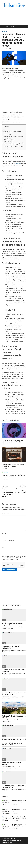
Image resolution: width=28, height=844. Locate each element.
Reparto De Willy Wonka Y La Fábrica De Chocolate (19, 817)
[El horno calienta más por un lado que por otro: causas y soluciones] (14, 455)
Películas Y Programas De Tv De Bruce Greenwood (19, 801)
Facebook (18, 163)
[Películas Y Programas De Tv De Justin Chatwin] (6, 824)
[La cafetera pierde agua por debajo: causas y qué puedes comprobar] (5, 472)
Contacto (4, 840)
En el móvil (8, 134)
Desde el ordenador (10, 139)
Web (3, 547)
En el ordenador (9, 132)
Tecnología (4, 31)
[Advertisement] (14, 18)
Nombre (4, 533)
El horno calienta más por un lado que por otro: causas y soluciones (13, 465)
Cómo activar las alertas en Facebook (12, 131)
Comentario (6, 514)
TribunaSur (13, 838)
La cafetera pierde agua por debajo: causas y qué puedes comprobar (14, 476)
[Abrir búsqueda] (24, 26)
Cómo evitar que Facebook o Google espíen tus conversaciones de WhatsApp (14, 143)
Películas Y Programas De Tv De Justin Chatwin (19, 825)
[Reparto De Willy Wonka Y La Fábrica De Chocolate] (6, 817)
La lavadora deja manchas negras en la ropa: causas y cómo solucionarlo (12, 441)
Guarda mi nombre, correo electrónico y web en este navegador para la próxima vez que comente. (14, 558)
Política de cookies (11, 840)
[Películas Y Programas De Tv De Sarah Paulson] (6, 809)
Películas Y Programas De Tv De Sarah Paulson (19, 810)
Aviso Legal (10, 842)
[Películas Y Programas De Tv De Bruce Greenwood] (6, 800)
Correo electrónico (8, 540)
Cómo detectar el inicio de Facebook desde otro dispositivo (14, 137)
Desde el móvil (9, 141)
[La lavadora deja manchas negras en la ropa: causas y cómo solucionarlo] (14, 431)
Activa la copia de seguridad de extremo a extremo (15, 147)
